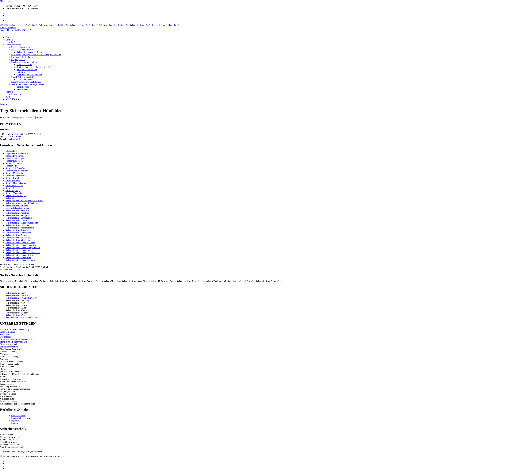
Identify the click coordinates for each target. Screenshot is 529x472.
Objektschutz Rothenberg (17, 153)
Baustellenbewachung (20, 47)
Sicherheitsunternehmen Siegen (19, 255)
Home (8, 37)
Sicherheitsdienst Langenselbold (19, 218)
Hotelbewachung (7, 352)
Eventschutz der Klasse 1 (22, 49)
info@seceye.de (14, 139)
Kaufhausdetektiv (24, 64)
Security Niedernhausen (16, 183)
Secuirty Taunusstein (15, 163)
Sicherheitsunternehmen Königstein (21, 245)
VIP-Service (22, 89)
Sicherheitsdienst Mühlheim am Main (22, 223)
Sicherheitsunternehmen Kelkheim (20, 242)
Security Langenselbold (16, 176)
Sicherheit (10, 198)
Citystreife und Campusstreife (29, 74)
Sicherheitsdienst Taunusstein (18, 237)
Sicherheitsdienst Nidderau (17, 225)
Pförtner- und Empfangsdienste (13, 342)
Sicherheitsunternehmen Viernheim (21, 260)
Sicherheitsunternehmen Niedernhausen (23, 252)
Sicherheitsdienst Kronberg (17, 213)
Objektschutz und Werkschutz (24, 62)
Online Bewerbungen (15, 158)
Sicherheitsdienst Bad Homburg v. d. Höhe (24, 200)
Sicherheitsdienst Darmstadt (18, 295)
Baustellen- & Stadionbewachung (14, 329)
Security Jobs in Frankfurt (17, 171)
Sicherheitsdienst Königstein (18, 215)
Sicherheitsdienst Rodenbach (18, 230)
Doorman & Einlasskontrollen (24, 57)
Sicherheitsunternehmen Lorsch (19, 250)
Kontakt (9, 92)
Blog (8, 97)
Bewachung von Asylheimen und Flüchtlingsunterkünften (36, 54)
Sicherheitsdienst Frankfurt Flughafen (22, 203)
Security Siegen (12, 188)
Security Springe (13, 190)
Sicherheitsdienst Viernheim (18, 240)
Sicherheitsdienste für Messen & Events (17, 339)
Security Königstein (14, 173)
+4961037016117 (14, 137)
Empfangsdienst (18, 59)
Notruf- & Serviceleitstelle (22, 77)
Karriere (14, 423)
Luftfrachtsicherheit (25, 79)
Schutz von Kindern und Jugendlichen (27, 84)
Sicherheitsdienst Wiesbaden (18, 315)
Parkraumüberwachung (27, 69)
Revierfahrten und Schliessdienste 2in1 (33, 67)
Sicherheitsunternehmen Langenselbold (23, 247)
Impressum (16, 420)
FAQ (13, 42)
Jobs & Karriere (12, 99)
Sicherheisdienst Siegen (16, 195)
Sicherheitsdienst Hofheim (17, 205)
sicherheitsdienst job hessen (17, 208)
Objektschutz (11, 151)
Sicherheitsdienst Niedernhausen (20, 228)
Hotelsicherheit (23, 72)
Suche (39, 118)
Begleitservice (23, 87)
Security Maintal (13, 180)
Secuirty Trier (11, 166)
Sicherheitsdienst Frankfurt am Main (21, 298)
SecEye (20, 452)
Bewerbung (16, 94)
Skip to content (6, 1)
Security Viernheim (14, 193)
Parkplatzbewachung (9, 347)
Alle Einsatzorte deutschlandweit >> (21, 318)
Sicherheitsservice (13, 45)
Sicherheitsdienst (7, 332)
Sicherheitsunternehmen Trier (18, 257)
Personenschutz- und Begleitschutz (26, 82)
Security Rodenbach (14, 185)
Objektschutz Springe (15, 156)
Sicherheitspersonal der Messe (30, 52)
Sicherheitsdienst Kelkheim (17, 210)
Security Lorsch (12, 178)
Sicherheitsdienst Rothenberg (18, 233)
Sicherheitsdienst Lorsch (16, 220)
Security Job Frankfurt (15, 168)
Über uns (10, 40)
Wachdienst (5, 334)
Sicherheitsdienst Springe (16, 235)
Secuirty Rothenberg (14, 161)
